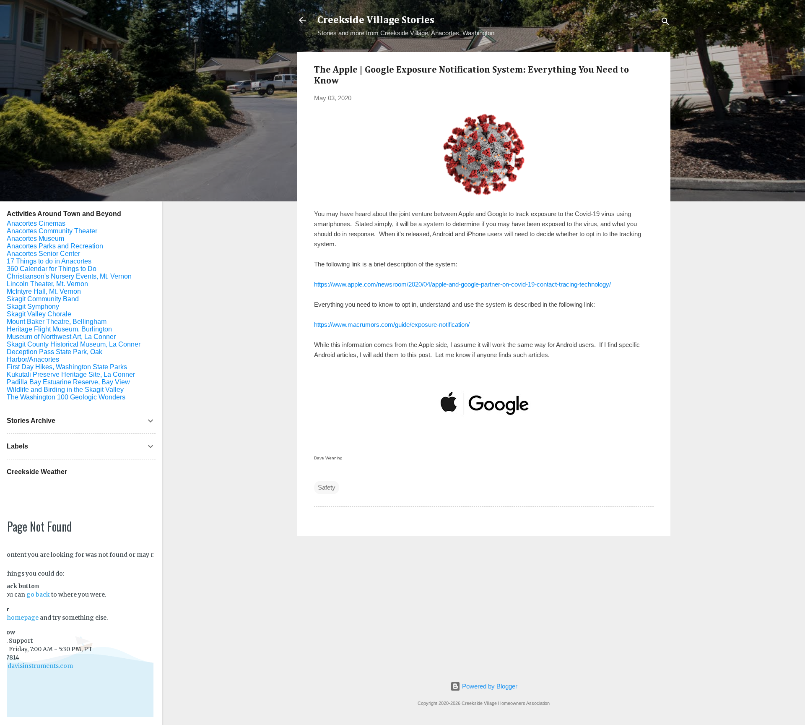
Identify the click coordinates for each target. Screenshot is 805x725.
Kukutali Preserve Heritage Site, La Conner (71, 374)
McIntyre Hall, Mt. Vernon (44, 291)
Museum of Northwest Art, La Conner (61, 336)
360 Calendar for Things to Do (51, 268)
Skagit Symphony (33, 306)
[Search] (665, 23)
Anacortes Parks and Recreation (55, 246)
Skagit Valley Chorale (39, 314)
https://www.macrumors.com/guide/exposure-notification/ (392, 324)
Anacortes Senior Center (43, 253)
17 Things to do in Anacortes (49, 261)
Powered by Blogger (488, 686)
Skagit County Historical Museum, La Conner (73, 344)
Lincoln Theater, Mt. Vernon (47, 283)
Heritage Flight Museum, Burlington (59, 329)
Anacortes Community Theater (52, 231)
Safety (326, 487)
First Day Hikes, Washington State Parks (67, 366)
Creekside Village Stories (375, 20)
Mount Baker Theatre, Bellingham (56, 321)
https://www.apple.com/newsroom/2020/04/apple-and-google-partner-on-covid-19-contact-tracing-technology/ (462, 284)
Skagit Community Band (43, 299)
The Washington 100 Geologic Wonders (66, 397)
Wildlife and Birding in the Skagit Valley (65, 389)
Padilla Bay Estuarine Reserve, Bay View (68, 382)
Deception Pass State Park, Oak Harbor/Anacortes (54, 355)
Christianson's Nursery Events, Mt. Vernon (69, 276)
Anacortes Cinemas (36, 223)
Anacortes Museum (35, 238)
